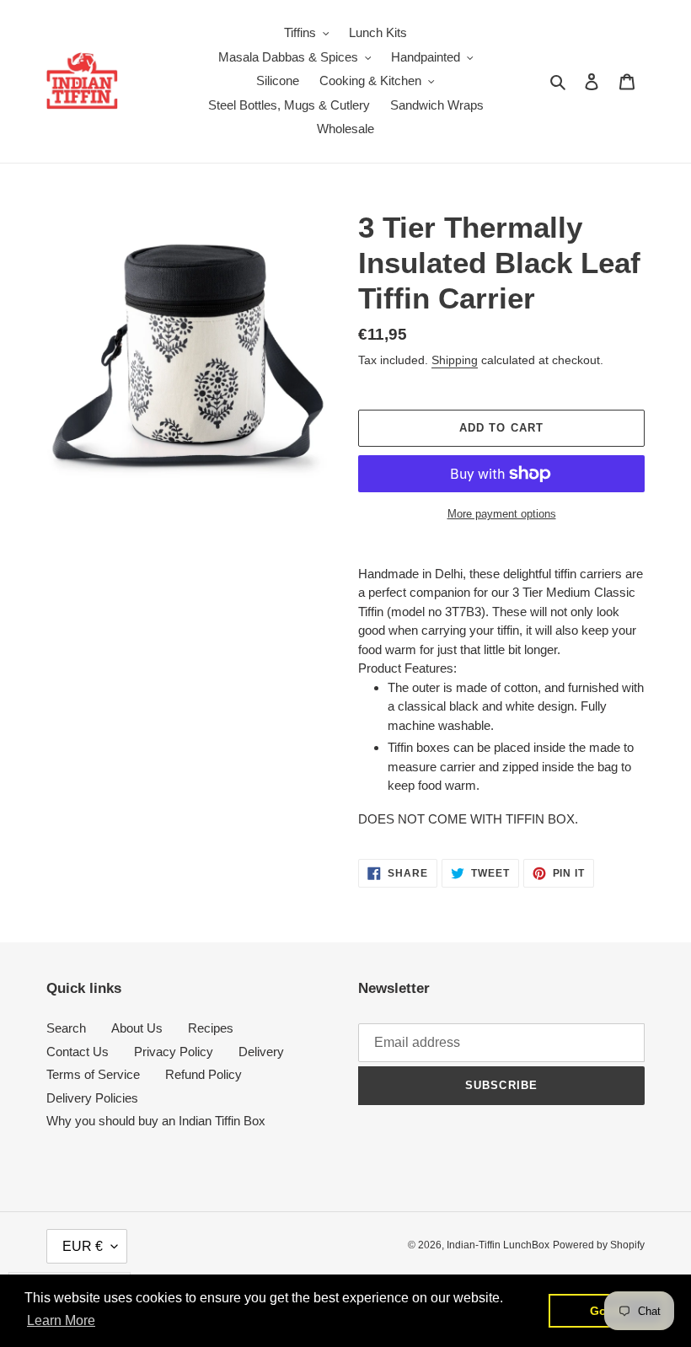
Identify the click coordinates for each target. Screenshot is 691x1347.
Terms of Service (93, 1074)
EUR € (82, 1246)
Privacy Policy (173, 1051)
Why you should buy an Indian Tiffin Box (155, 1121)
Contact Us (77, 1051)
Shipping (454, 360)
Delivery (261, 1051)
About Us (137, 1028)
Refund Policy (203, 1074)
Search (66, 1028)
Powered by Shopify (599, 1245)
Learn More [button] (61, 1320)
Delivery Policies (92, 1098)
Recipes (210, 1028)
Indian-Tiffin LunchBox (498, 1245)
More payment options (501, 513)
